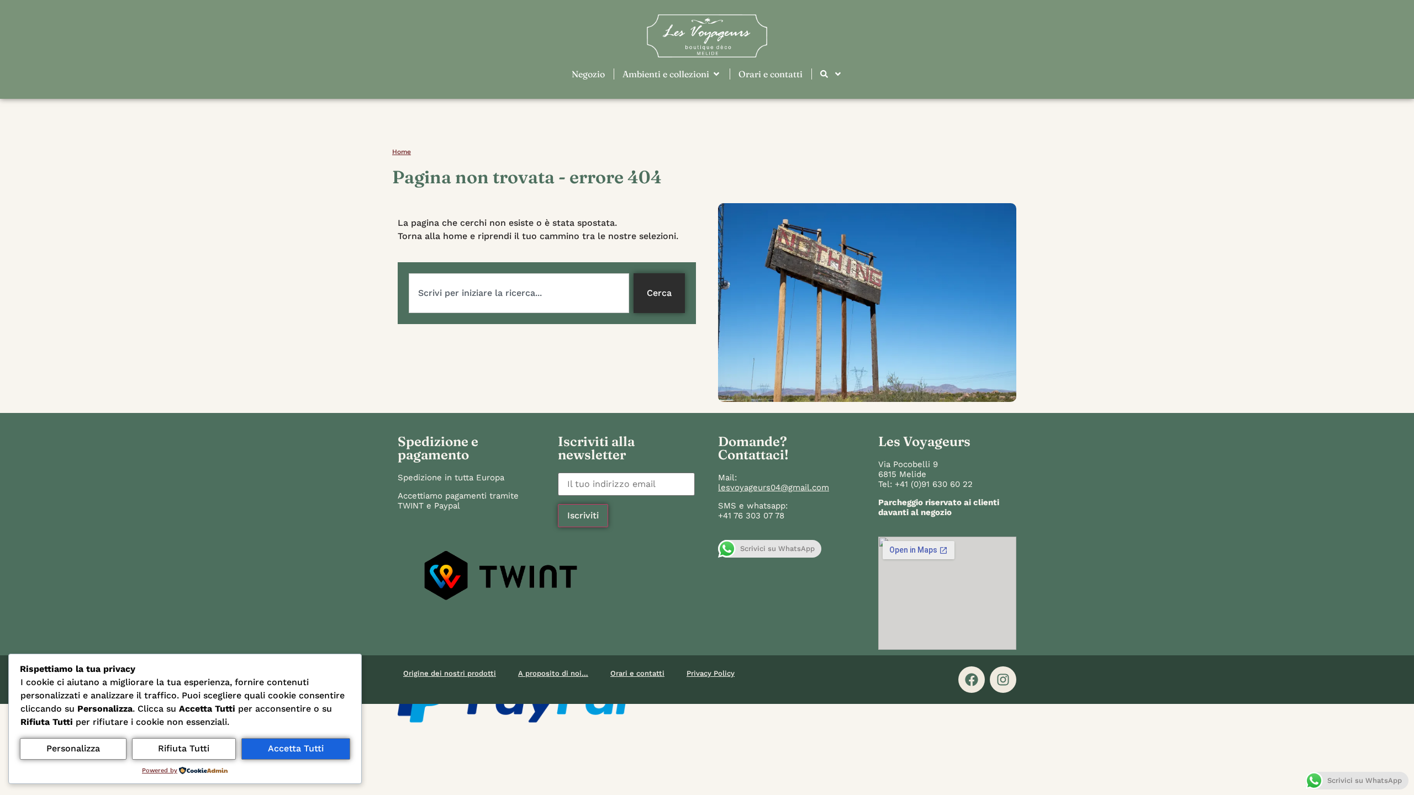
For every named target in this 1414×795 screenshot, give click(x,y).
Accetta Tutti (296, 748)
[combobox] (519, 293)
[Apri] (837, 74)
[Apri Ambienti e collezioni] (716, 74)
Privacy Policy (711, 673)
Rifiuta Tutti (183, 748)
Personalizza (73, 748)
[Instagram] (1003, 679)
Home (401, 152)
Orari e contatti (637, 673)
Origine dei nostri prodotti (449, 673)
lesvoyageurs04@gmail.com (773, 487)
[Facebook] (971, 679)
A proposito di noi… (553, 673)
